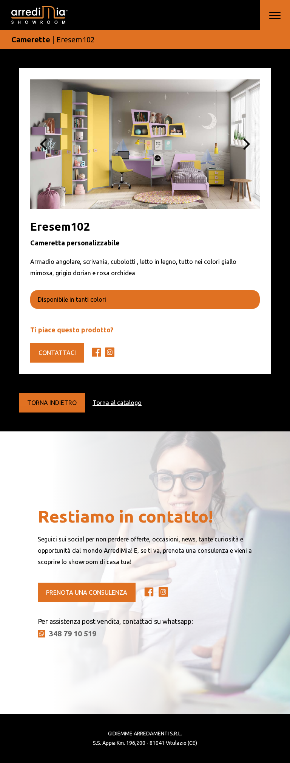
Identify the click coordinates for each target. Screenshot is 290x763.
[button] (43, 144)
